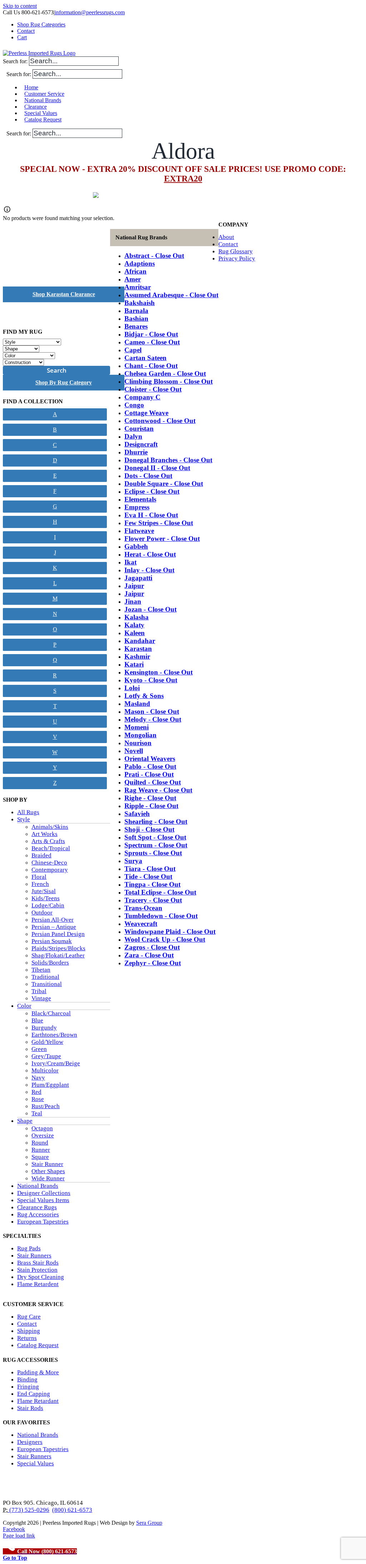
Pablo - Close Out (150, 766)
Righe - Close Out (150, 798)
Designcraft (141, 444)
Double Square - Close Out (163, 483)
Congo (134, 405)
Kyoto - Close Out (150, 680)
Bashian (136, 318)
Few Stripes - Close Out (158, 523)
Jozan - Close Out (150, 609)
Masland (137, 703)
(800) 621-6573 (72, 1509)
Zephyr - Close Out (152, 963)
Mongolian (140, 735)
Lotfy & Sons (144, 695)
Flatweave (139, 530)
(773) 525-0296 (28, 1509)
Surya (133, 861)
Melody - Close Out (152, 719)
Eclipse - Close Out (151, 491)
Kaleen (134, 633)
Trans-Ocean (143, 908)
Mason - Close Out (151, 711)
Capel (133, 350)
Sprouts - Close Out (153, 853)
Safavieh (137, 813)
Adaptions (139, 263)
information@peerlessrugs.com (90, 12)
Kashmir (137, 656)
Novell (133, 750)
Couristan (139, 428)
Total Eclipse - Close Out (160, 892)
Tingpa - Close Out (152, 884)
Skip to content (20, 6)
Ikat (130, 562)
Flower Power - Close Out (162, 538)
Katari (134, 664)
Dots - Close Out (148, 475)
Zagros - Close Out (152, 947)
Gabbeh (136, 546)
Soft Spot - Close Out (155, 837)
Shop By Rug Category (63, 382)
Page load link (19, 1536)
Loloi (132, 688)
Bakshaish (139, 303)
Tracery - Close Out (153, 900)
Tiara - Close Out (149, 868)
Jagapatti (138, 578)
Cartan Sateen (145, 358)
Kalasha (136, 617)
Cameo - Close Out (152, 342)
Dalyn (133, 436)
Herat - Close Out (150, 554)
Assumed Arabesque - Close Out (171, 295)
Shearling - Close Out (155, 821)
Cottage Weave (146, 413)
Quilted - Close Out (152, 782)
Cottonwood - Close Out (160, 420)
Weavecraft (140, 923)
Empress (136, 507)
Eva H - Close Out (151, 515)
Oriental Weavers (149, 758)
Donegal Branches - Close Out (168, 460)
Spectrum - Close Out (155, 845)
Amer (132, 279)
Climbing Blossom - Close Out (168, 381)
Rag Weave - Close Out (158, 790)
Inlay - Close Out (149, 570)
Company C (142, 397)
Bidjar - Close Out (151, 334)
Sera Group (149, 1523)
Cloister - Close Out (153, 389)
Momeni (136, 727)
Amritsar (137, 287)
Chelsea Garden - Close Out (165, 373)
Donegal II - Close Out (157, 468)
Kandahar (139, 640)
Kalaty (134, 625)
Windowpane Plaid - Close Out (170, 931)
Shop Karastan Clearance (64, 294)
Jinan (132, 601)
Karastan (138, 648)
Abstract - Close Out (154, 255)
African (135, 271)
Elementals (140, 499)
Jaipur (134, 585)
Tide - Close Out (148, 876)
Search (56, 370)
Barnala (136, 310)
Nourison (138, 743)
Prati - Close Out (149, 774)
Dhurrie (136, 452)
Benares (136, 326)
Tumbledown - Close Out (161, 916)
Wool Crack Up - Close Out (164, 939)
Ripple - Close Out (151, 806)
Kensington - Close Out (158, 672)
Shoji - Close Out (149, 829)
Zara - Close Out (149, 955)
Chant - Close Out (151, 365)
